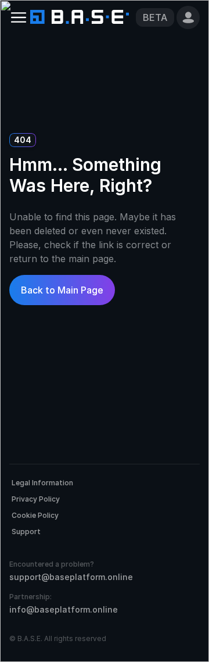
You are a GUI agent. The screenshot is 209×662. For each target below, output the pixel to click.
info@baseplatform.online (63, 609)
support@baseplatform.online (71, 577)
